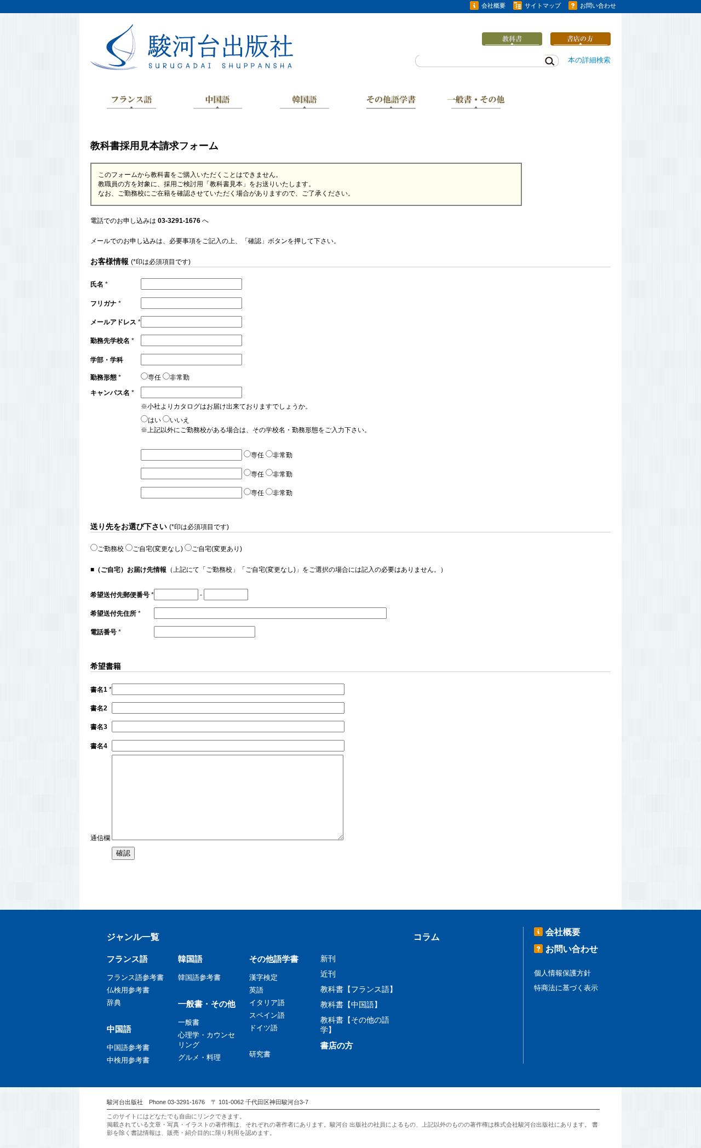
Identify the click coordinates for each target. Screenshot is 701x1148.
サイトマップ (543, 5)
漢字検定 (263, 977)
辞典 (114, 1002)
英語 (256, 990)
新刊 (328, 958)
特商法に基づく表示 (566, 988)
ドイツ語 (263, 1028)
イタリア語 (267, 1002)
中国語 (218, 103)
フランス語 (131, 103)
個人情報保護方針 (562, 973)
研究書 (260, 1054)
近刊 (328, 973)
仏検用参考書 (128, 990)
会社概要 (493, 5)
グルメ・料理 (199, 1057)
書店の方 (336, 1045)
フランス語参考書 (135, 977)
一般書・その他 (477, 103)
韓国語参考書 (199, 977)
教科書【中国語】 (351, 1004)
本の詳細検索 (589, 60)
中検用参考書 (128, 1060)
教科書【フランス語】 (358, 989)
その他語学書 (391, 103)
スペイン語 (267, 1015)
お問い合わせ (598, 5)
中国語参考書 (128, 1047)
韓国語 (304, 103)
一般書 (188, 1022)
